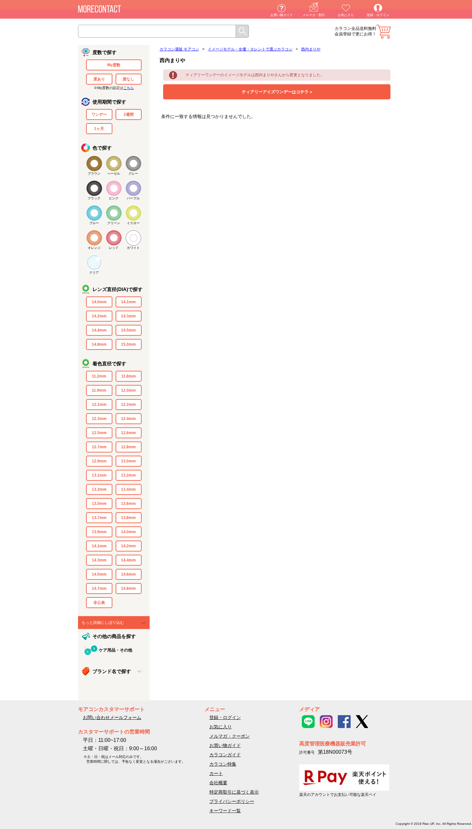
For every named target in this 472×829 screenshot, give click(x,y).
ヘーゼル (113, 173)
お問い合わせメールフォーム (112, 717)
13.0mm (128, 461)
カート (383, 32)
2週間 (129, 114)
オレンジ (94, 248)
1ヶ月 (99, 128)
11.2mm (99, 376)
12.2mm (128, 404)
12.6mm (128, 433)
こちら (128, 88)
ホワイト (133, 248)
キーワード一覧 (225, 810)
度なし (128, 79)
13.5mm (99, 503)
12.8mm (128, 447)
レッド (113, 248)
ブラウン (94, 173)
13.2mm (128, 475)
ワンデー (99, 114)
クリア (94, 272)
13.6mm (128, 503)
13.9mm (99, 532)
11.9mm (99, 390)
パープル (133, 198)
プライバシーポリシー (231, 801)
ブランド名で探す (111, 671)
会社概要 (218, 782)
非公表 (99, 602)
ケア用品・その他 (115, 650)
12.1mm (99, 404)
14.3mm (128, 316)
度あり (99, 79)
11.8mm (128, 376)
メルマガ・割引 (313, 15)
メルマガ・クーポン (229, 736)
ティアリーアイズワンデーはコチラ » (277, 91)
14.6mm (128, 574)
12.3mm (99, 418)
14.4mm (99, 330)
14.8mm (99, 344)
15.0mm (128, 344)
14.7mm (99, 588)
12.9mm (99, 461)
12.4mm (128, 418)
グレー (133, 173)
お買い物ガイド (281, 15)
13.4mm (128, 489)
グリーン (113, 223)
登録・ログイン (378, 15)
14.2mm (99, 316)
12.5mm (99, 433)
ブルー (94, 223)
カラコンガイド (225, 754)
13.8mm (128, 517)
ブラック (94, 198)
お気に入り (346, 15)
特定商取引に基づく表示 (234, 792)
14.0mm (99, 302)
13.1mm (99, 475)
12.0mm (128, 390)
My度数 (113, 65)
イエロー (133, 223)
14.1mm (128, 302)
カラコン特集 (222, 764)
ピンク (113, 198)
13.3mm (99, 489)
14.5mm (128, 330)
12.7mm (99, 447)
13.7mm (99, 517)
